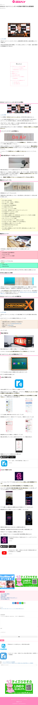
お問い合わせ (25, 699)
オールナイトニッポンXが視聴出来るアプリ (18, 80)
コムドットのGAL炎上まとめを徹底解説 (9, 661)
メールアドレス (3, 632)
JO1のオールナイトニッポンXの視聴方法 (17, 76)
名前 (1, 628)
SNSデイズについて (13, 699)
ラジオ (2, 607)
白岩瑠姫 (17, 608)
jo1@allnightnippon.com (16, 323)
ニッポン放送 (3, 38)
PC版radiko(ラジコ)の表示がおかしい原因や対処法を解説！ (19, 644)
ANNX (2, 608)
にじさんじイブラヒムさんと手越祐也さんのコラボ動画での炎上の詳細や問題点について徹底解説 (18, 663)
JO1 (3, 608)
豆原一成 (22, 608)
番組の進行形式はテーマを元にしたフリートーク (19, 69)
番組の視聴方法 (15, 78)
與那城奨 (19, 608)
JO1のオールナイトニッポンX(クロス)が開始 (18, 66)
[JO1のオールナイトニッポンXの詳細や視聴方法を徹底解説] (20, 603)
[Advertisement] (19, 16)
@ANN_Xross (10, 325)
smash (7, 608)
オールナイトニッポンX (12, 608)
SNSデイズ (19, 701)
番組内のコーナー (14, 73)
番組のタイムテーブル (15, 71)
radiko (5, 608)
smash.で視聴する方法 (16, 83)
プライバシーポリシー (20, 699)
